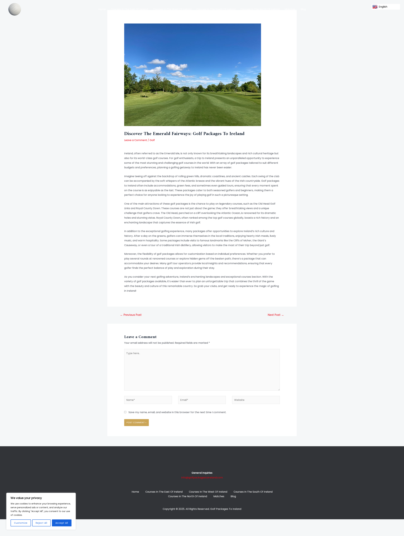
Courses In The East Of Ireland (129, 9)
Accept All (61, 522)
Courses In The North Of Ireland (260, 9)
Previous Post (131, 315)
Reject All (41, 522)
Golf (152, 140)
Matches (290, 9)
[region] (41, 511)
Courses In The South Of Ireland (215, 9)
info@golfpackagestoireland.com (202, 477)
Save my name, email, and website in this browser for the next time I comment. (177, 412)
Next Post (276, 315)
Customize (20, 522)
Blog (303, 9)
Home (102, 9)
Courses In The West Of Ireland (172, 9)
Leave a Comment (135, 140)
